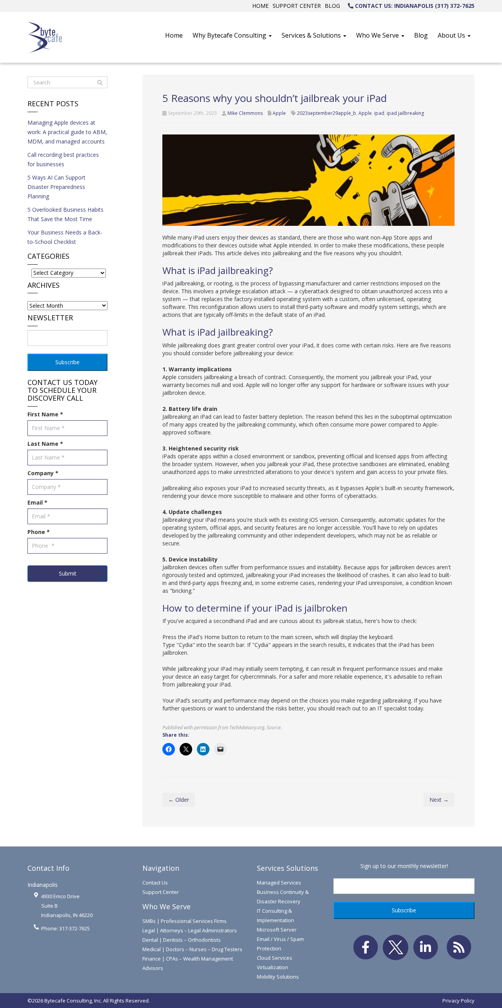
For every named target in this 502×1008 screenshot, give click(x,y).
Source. (274, 727)
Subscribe (67, 362)
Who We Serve (378, 35)
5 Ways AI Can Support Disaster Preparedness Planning (56, 187)
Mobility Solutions (278, 976)
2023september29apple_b (326, 113)
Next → (439, 799)
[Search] (100, 82)
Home (260, 5)
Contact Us (155, 882)
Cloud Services (274, 957)
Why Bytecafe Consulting (230, 35)
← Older (178, 799)
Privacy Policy (458, 1000)
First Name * (45, 414)
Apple (279, 113)
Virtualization (272, 967)
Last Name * (45, 443)
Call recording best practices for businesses (63, 159)
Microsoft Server (276, 929)
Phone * (38, 532)
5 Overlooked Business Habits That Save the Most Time (65, 214)
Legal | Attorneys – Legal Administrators (189, 930)
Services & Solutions (312, 35)
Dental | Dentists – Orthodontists (181, 939)
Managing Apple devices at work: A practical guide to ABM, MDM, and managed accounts (67, 132)
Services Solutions (287, 868)
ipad (379, 113)
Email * (37, 502)
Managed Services (279, 882)
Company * (42, 473)
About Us (452, 35)
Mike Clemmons (245, 113)
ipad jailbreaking (405, 113)
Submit (67, 573)
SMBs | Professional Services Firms (184, 920)
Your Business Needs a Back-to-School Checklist (64, 237)
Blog (332, 5)
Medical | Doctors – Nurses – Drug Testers (192, 949)
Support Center (297, 5)
